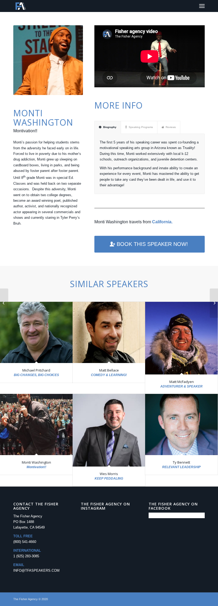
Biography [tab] (109, 127)
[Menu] (202, 6)
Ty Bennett (181, 462)
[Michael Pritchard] (36, 332)
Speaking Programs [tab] (141, 127)
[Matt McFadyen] (181, 338)
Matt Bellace (109, 370)
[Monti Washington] (36, 424)
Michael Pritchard (36, 370)
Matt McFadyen (181, 381)
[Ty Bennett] (181, 424)
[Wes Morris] (109, 430)
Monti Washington (36, 462)
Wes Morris (109, 473)
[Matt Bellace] (109, 332)
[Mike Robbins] (4, 303)
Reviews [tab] (171, 127)
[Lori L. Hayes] (214, 303)
